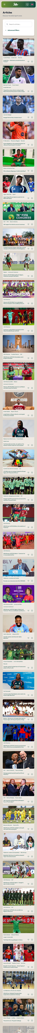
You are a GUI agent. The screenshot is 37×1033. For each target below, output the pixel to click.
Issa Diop (23, 963)
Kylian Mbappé (6, 1018)
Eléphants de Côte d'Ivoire (9, 438)
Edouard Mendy (15, 934)
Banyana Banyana (7, 825)
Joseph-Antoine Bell (8, 937)
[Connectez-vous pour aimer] (28, 61)
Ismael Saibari (6, 411)
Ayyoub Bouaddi (7, 963)
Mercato (20, 57)
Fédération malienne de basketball (11, 852)
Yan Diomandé (6, 691)
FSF (21, 496)
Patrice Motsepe (19, 770)
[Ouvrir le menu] (4, 4)
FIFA (8, 221)
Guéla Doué (6, 441)
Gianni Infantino (14, 221)
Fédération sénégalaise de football (11, 496)
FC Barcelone (6, 140)
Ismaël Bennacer (7, 87)
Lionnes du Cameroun (13, 272)
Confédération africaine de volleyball (12, 990)
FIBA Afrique (23, 852)
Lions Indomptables (18, 661)
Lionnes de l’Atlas (18, 604)
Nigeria (5, 272)
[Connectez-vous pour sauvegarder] (32, 61)
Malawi (15, 381)
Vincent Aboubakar (7, 661)
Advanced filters (13, 30)
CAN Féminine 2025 (8, 381)
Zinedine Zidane (20, 1018)
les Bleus (13, 1018)
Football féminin (15, 354)
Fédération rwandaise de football (11, 578)
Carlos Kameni (6, 934)
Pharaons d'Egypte (15, 140)
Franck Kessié (15, 85)
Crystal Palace (6, 57)
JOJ (20, 468)
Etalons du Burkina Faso (9, 168)
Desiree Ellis (16, 825)
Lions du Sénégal (7, 114)
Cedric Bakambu (7, 634)
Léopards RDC (15, 634)
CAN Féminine (6, 299)
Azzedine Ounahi (16, 963)
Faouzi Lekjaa (18, 797)
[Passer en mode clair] (27, 4)
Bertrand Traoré (7, 85)
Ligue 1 (14, 194)
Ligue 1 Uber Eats (7, 194)
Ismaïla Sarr (14, 57)
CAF (4, 221)
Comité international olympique (10, 468)
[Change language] (32, 4)
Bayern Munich (14, 411)
